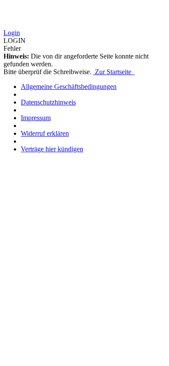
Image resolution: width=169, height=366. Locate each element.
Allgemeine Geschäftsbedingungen (69, 86)
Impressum (36, 117)
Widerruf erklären (45, 133)
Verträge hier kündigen (52, 149)
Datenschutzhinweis (48, 102)
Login (11, 32)
